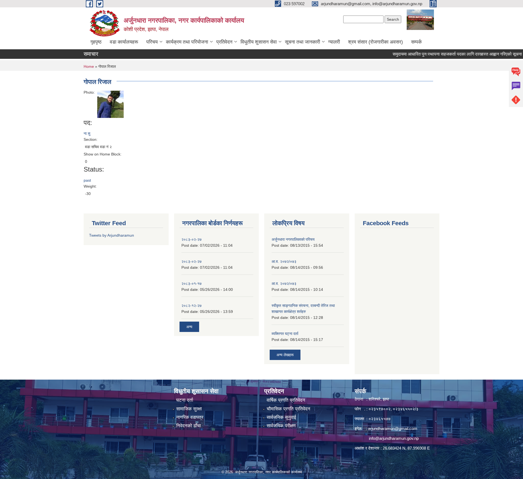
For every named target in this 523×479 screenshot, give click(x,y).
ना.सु (87, 133)
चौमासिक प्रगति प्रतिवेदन (288, 408)
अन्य (189, 327)
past (87, 180)
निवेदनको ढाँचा (188, 425)
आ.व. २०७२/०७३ (284, 261)
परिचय (152, 42)
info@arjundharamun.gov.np (394, 438)
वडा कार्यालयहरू (124, 42)
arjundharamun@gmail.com (392, 428)
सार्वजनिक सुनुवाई (281, 417)
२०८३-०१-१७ (191, 283)
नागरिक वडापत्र (189, 417)
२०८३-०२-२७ (191, 239)
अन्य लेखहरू (285, 355)
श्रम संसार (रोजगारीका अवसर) (375, 42)
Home (89, 66)
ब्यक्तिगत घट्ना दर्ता (285, 333)
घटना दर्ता (184, 400)
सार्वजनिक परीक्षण (281, 425)
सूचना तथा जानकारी (302, 42)
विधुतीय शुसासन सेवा (259, 42)
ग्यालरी (334, 42)
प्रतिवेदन (224, 42)
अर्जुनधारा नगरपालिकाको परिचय (293, 239)
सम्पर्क (416, 42)
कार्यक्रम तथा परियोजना (187, 42)
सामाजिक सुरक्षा (189, 408)
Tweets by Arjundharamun (111, 235)
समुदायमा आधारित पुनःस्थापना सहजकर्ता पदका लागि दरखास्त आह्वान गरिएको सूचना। (449, 54)
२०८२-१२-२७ (191, 305)
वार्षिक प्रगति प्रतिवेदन (286, 400)
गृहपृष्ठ (96, 42)
